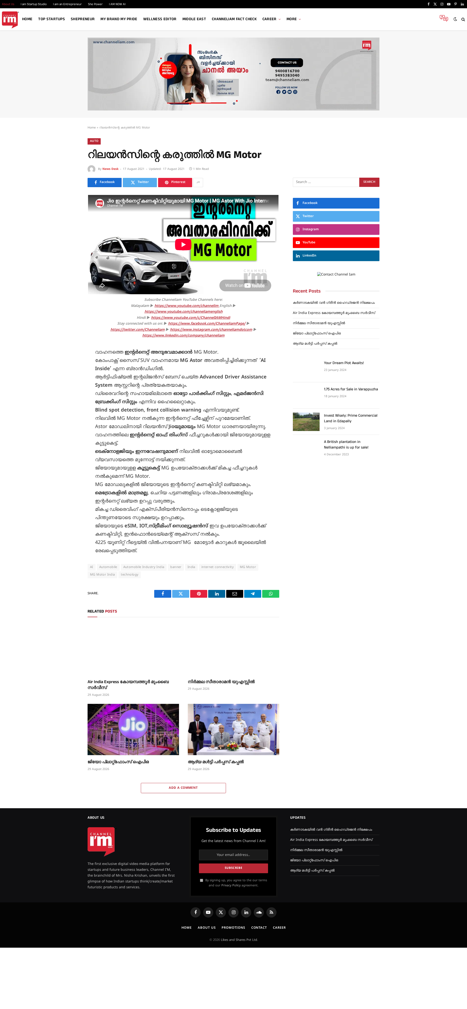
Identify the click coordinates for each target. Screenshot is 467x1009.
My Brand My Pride (118, 19)
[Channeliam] (10, 19)
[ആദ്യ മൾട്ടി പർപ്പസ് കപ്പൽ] (233, 729)
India (191, 567)
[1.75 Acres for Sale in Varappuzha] (306, 395)
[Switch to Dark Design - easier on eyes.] (455, 19)
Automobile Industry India (143, 567)
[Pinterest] (70, 244)
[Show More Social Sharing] (198, 182)
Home (27, 19)
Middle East (194, 19)
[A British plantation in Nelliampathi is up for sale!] (306, 448)
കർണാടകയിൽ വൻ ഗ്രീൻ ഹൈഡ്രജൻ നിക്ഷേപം (334, 303)
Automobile (108, 567)
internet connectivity (217, 567)
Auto (94, 141)
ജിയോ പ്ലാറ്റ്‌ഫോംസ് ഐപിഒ (118, 762)
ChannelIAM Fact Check (234, 19)
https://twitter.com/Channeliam (137, 330)
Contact (259, 928)
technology (129, 575)
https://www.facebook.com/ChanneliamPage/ (206, 324)
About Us (207, 928)
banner (175, 567)
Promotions (233, 928)
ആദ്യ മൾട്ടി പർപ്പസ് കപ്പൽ (216, 762)
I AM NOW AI (117, 4)
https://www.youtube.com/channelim (186, 306)
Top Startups (51, 19)
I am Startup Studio (34, 4)
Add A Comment (183, 788)
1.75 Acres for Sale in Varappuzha (351, 389)
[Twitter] (70, 222)
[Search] (462, 19)
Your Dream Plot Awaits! (344, 363)
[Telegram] (70, 266)
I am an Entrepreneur (67, 4)
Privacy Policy (231, 886)
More (292, 19)
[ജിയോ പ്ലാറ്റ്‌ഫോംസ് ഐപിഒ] (133, 729)
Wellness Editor (160, 19)
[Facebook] (70, 211)
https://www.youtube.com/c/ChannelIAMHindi (190, 318)
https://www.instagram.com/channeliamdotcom (211, 330)
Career (269, 19)
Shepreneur (83, 19)
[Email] (70, 255)
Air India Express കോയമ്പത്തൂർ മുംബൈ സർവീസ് (128, 685)
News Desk (110, 169)
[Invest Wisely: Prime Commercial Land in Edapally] (306, 422)
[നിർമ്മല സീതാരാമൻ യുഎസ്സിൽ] (233, 649)
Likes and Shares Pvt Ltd (239, 940)
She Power (95, 4)
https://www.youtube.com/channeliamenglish (183, 312)
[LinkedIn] (70, 233)
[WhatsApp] (70, 277)
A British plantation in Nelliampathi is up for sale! (346, 444)
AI (91, 567)
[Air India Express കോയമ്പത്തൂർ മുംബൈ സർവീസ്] (133, 649)
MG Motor (248, 567)
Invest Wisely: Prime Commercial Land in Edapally (350, 418)
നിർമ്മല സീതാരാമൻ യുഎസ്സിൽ (221, 682)
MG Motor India (102, 575)
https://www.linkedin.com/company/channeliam (183, 336)
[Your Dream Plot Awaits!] (306, 369)
